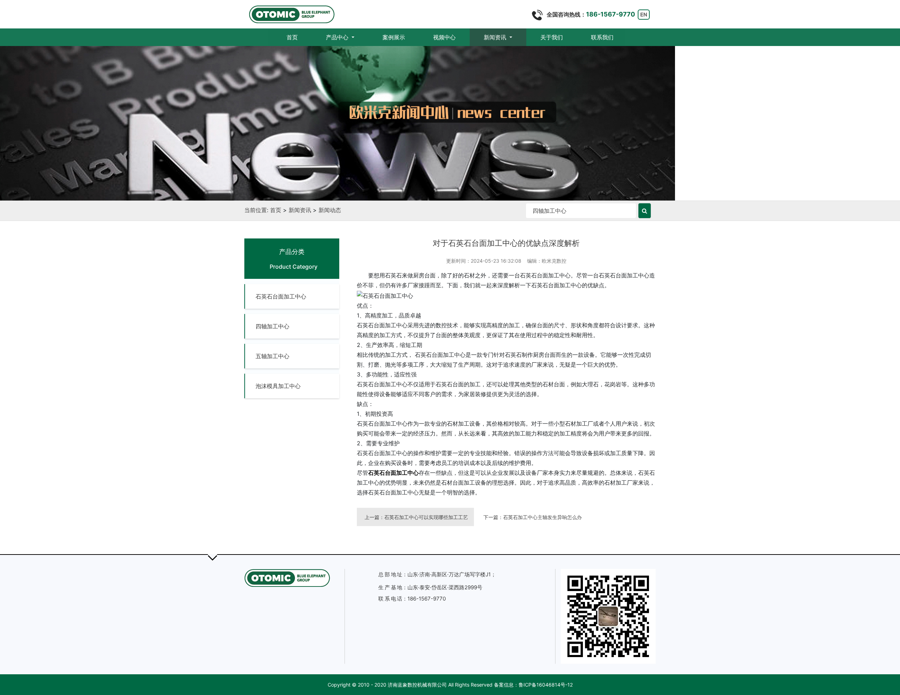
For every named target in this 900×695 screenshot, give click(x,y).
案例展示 (393, 37)
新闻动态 (330, 210)
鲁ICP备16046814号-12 (546, 685)
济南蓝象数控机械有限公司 (417, 685)
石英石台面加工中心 (281, 296)
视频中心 (444, 37)
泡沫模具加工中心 (278, 385)
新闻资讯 (300, 210)
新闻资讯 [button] (496, 37)
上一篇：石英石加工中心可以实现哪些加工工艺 (416, 517)
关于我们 (551, 37)
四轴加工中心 (272, 326)
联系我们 (602, 37)
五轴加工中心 (272, 356)
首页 (299, 37)
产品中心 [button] (338, 37)
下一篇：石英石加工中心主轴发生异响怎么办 (532, 517)
